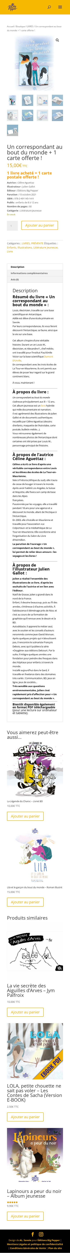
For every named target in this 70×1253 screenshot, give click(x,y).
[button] (57, 40)
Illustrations (25, 247)
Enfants (11, 247)
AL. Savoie (25, 1240)
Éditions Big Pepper (49, 1240)
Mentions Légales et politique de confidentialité (35, 1244)
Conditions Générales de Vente (28, 1248)
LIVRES (30, 26)
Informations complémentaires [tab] (29, 273)
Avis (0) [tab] (15, 279)
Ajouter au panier (39, 225)
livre (43, 405)
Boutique (20, 26)
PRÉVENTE (37, 243)
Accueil (10, 26)
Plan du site (55, 1248)
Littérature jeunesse (45, 247)
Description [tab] (17, 266)
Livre (10, 251)
